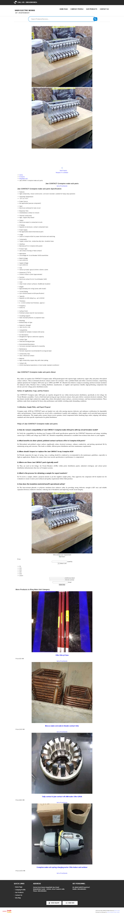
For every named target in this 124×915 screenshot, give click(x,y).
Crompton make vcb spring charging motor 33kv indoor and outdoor (62, 867)
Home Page (64, 9)
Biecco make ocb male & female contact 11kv (62, 726)
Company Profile (77, 9)
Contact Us (104, 9)
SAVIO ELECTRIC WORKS (25, 11)
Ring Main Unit (23, 178)
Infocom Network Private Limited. (113, 912)
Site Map (18, 898)
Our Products (91, 9)
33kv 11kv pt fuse (62, 655)
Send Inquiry (63, 170)
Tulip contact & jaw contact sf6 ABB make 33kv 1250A (62, 797)
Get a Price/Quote (62, 186)
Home (21, 175)
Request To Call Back (62, 172)
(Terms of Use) (117, 910)
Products (22, 177)
